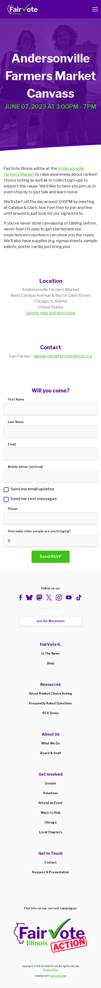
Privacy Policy (50, 969)
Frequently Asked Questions (50, 703)
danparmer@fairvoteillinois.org (63, 356)
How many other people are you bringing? (39, 531)
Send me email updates (32, 489)
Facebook (20, 597)
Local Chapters (50, 832)
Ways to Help (51, 812)
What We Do (50, 743)
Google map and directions (51, 313)
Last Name (16, 422)
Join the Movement (50, 621)
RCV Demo (50, 713)
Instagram (59, 597)
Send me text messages (34, 498)
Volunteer (50, 793)
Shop (50, 663)
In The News (50, 653)
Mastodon (39, 597)
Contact (50, 862)
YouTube (69, 597)
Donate (50, 783)
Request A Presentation (50, 872)
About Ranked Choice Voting (50, 693)
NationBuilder (58, 975)
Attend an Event (50, 803)
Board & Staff (50, 753)
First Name (16, 399)
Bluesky (29, 597)
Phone (12, 509)
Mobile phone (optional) (25, 467)
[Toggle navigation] (95, 9)
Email (12, 444)
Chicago (50, 822)
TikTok (79, 597)
